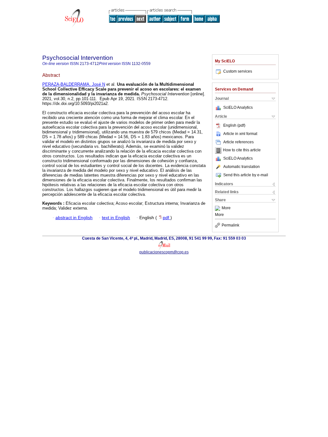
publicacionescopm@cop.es (164, 252)
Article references (238, 142)
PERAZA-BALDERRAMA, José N (73, 84)
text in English (116, 217)
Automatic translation (241, 166)
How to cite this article (242, 150)
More (226, 208)
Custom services (237, 71)
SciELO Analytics (238, 107)
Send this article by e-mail (245, 175)
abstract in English (74, 217)
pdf (166, 217)
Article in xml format (240, 133)
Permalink (230, 225)
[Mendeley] (218, 208)
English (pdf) (234, 125)
